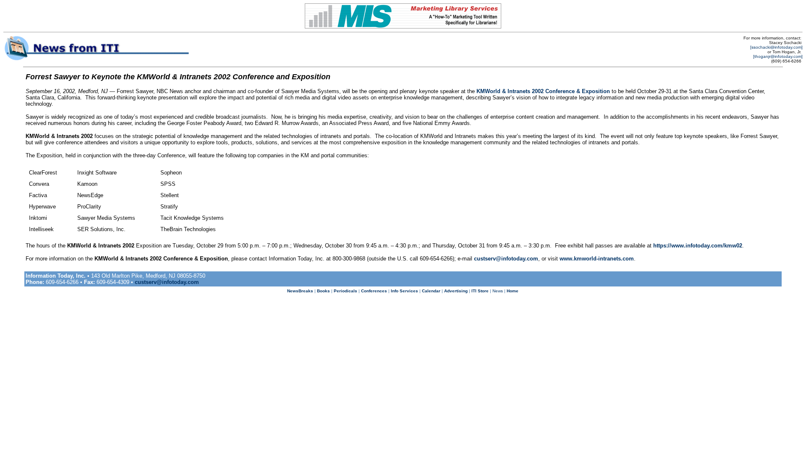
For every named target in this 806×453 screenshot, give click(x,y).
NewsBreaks (300, 291)
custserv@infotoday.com (506, 258)
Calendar (431, 291)
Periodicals (345, 291)
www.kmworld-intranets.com (597, 258)
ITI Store (480, 291)
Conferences (374, 291)
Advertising (456, 291)
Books (323, 291)
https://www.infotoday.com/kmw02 (697, 245)
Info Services (404, 291)
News (497, 291)
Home (512, 291)
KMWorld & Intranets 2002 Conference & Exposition (543, 91)
